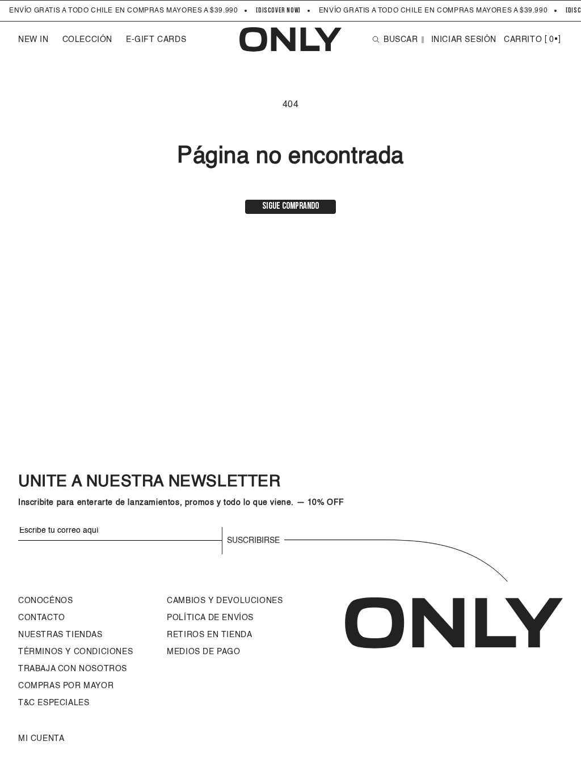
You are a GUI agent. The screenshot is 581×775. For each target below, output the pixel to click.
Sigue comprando (290, 206)
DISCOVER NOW (278, 10)
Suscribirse (253, 541)
